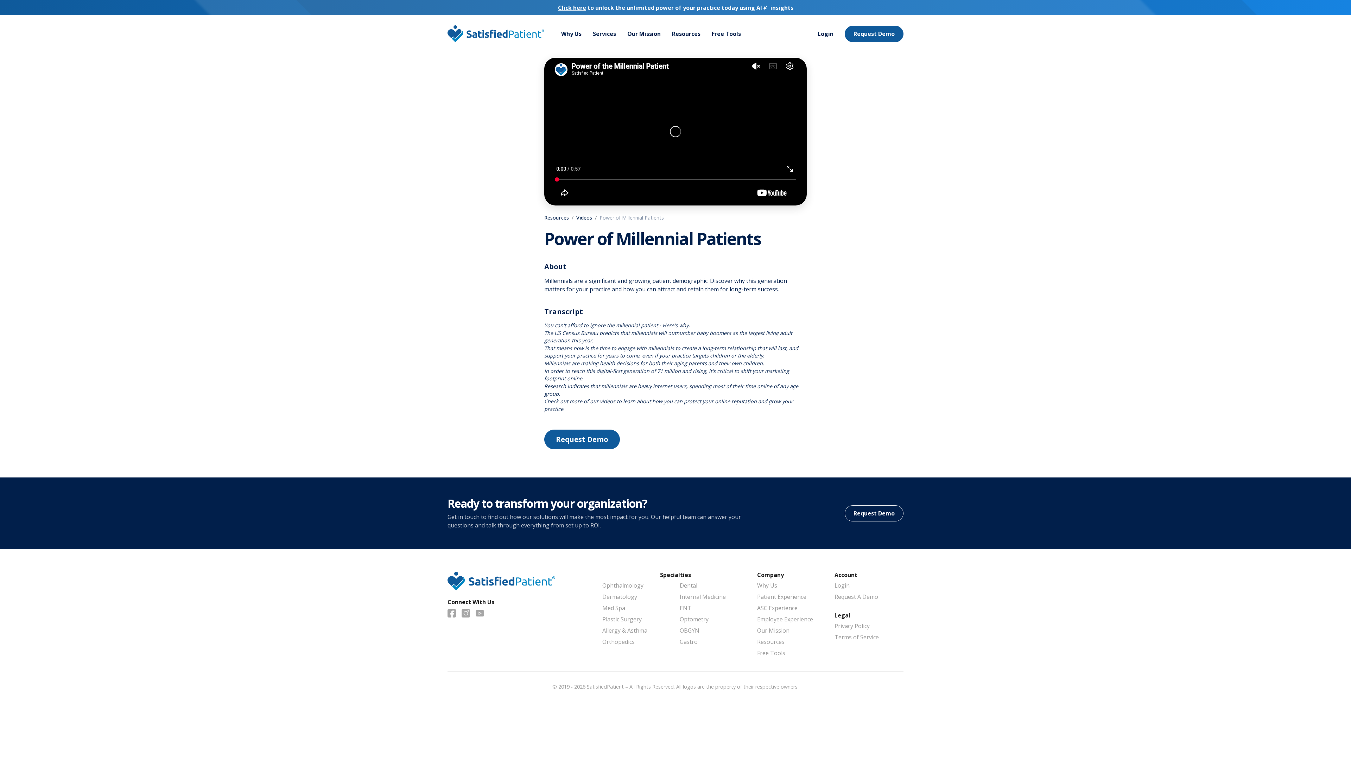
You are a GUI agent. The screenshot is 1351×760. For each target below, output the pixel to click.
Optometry (694, 619)
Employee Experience (785, 619)
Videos (584, 217)
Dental (688, 585)
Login (825, 34)
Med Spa (613, 608)
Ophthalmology (622, 585)
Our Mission (644, 34)
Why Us (571, 34)
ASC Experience (777, 608)
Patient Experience (781, 597)
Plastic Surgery (622, 619)
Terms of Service (857, 637)
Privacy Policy (852, 626)
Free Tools (726, 34)
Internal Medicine (703, 597)
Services (604, 34)
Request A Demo (856, 597)
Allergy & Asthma (624, 630)
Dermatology (619, 597)
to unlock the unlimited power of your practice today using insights (675, 8)
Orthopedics (618, 642)
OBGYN (689, 630)
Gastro (689, 642)
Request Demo (874, 34)
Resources (686, 34)
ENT (685, 608)
